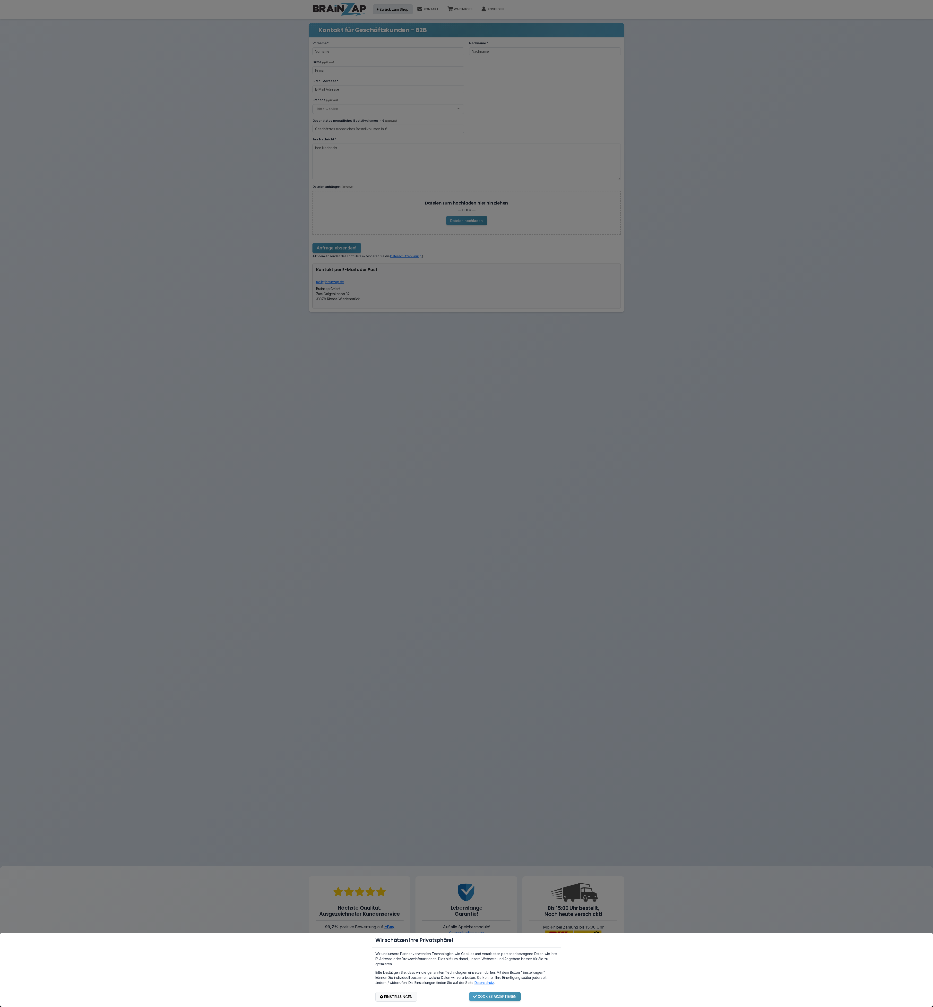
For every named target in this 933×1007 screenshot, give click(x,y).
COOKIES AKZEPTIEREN (497, 996)
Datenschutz (484, 983)
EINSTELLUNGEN (398, 997)
